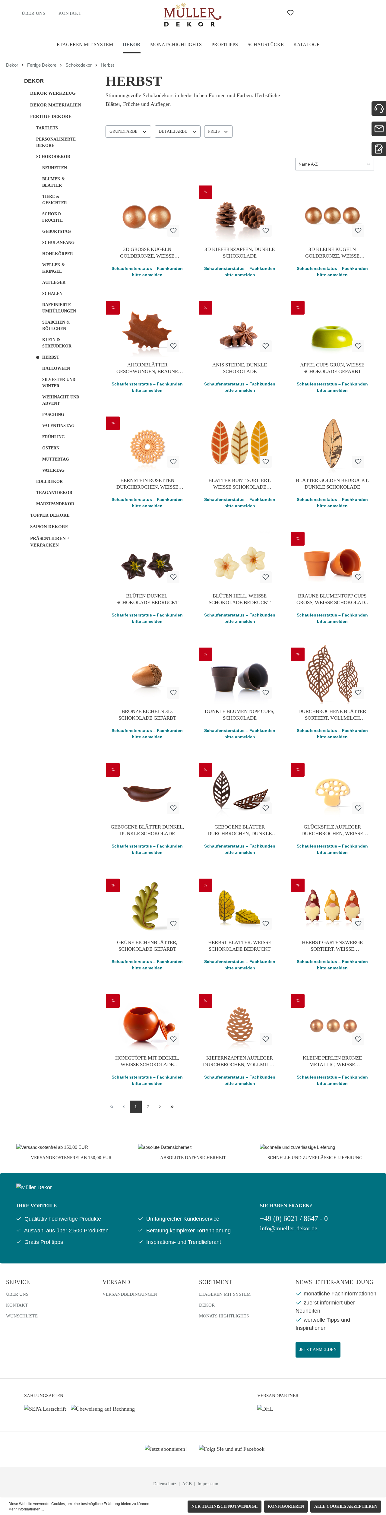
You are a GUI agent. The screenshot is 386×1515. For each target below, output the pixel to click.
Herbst (50, 357)
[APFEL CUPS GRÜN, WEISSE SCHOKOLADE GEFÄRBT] (332, 327)
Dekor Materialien (55, 105)
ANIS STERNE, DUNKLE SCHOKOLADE (239, 368)
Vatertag (53, 470)
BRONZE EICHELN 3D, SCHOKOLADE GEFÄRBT (147, 714)
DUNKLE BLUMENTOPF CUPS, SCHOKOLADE (239, 714)
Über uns (33, 13)
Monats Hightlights (224, 1316)
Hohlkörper (57, 254)
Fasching (53, 414)
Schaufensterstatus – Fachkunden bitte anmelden (147, 271)
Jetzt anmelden (318, 1349)
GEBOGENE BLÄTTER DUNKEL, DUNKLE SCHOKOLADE (147, 830)
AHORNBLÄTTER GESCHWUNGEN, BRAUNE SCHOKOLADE (147, 368)
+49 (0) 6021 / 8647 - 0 (294, 1218)
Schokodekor (53, 156)
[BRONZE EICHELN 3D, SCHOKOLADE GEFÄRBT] (147, 673)
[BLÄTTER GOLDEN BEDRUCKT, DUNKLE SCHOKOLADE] (332, 442)
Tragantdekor (54, 492)
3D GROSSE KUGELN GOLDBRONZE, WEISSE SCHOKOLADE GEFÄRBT (147, 252)
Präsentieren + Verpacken (50, 542)
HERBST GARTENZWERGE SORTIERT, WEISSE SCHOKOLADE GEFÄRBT (332, 946)
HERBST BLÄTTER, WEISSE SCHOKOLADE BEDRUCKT (239, 946)
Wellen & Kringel (53, 268)
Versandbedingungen (130, 1294)
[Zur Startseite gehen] (193, 14)
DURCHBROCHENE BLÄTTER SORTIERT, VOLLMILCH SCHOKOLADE (332, 714)
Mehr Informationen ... (26, 1509)
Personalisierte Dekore (56, 142)
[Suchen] (267, 13)
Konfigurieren (286, 1506)
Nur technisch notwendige (224, 1506)
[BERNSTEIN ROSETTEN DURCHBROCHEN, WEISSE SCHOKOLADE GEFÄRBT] (147, 442)
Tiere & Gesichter (54, 199)
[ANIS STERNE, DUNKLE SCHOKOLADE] (240, 327)
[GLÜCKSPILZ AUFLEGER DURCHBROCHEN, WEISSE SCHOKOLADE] (332, 789)
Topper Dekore (50, 515)
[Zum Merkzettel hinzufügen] (173, 231)
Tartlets (47, 128)
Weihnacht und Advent (60, 400)
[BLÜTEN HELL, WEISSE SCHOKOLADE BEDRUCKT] (240, 558)
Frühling (53, 437)
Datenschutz (165, 1483)
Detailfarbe (173, 131)
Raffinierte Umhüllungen (59, 308)
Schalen (52, 293)
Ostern (50, 448)
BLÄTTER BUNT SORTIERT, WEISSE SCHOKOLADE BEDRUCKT (239, 483)
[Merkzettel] (290, 13)
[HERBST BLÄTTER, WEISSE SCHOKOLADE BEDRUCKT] (240, 904)
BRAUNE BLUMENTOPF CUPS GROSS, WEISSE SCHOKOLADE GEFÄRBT (332, 599)
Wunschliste (22, 1316)
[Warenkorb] (333, 13)
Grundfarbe (124, 131)
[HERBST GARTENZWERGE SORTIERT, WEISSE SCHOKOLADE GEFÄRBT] (332, 904)
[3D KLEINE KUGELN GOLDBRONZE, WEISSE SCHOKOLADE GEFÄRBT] (332, 211)
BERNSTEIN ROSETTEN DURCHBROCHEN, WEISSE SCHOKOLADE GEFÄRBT (147, 483)
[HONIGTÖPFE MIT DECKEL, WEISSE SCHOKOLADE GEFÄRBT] (147, 1020)
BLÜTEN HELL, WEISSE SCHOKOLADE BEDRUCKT (240, 599)
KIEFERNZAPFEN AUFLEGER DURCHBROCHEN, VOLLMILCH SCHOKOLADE (239, 1061)
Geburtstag (56, 231)
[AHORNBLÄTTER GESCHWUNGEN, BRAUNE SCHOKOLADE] (147, 327)
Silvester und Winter (58, 382)
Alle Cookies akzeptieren (345, 1506)
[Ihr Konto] (314, 13)
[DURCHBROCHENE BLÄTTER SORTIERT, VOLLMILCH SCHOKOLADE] (332, 673)
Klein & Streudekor (56, 343)
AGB (187, 1483)
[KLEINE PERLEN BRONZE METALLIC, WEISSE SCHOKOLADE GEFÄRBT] (332, 1020)
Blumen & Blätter (53, 182)
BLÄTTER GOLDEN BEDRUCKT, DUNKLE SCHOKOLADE (332, 483)
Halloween (56, 368)
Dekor (34, 81)
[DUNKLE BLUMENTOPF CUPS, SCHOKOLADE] (240, 673)
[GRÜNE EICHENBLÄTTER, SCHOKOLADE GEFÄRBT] (147, 904)
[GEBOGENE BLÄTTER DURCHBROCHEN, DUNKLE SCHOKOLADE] (240, 789)
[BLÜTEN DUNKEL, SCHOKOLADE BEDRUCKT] (147, 558)
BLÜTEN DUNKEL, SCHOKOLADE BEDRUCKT (147, 599)
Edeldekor (49, 481)
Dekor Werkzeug (53, 93)
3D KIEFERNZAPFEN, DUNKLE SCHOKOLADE (239, 252)
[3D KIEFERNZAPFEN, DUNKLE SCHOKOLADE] (240, 211)
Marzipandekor (55, 504)
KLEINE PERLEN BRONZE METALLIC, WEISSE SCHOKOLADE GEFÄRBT (332, 1061)
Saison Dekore (49, 526)
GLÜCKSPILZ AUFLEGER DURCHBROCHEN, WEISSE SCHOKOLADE (332, 830)
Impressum (208, 1483)
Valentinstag (58, 425)
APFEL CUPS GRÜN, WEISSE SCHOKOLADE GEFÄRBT (332, 368)
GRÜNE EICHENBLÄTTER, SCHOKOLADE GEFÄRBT (147, 946)
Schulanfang (58, 242)
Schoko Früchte (52, 217)
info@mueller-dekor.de (288, 1228)
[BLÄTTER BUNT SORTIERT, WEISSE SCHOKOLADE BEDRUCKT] (240, 442)
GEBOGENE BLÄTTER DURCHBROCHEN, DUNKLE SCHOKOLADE (239, 830)
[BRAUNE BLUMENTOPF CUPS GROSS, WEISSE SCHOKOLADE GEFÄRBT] (332, 558)
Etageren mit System (225, 1294)
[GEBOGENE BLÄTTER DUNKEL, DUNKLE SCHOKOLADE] (147, 789)
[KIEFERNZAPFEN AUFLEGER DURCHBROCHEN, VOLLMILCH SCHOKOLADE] (240, 1020)
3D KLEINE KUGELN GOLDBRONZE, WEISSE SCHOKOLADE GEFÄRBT (332, 252)
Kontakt (70, 13)
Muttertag (55, 459)
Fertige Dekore (50, 116)
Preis (214, 131)
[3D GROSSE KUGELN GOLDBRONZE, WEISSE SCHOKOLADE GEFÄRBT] (147, 211)
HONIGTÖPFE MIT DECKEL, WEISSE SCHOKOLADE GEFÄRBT (147, 1061)
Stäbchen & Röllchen (56, 325)
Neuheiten (54, 168)
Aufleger (53, 282)
